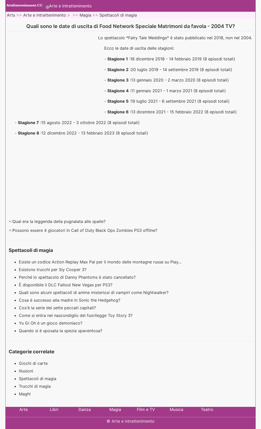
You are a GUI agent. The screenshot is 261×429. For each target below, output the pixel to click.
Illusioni (26, 370)
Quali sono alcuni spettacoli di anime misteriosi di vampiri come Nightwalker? (94, 292)
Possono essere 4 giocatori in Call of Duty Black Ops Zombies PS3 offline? (85, 230)
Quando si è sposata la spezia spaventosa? (61, 330)
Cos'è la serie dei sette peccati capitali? (58, 307)
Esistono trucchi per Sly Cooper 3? (53, 269)
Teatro (207, 409)
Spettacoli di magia (118, 15)
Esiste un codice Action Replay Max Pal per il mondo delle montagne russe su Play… (100, 261)
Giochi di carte (33, 363)
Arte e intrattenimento (70, 5)
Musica (176, 409)
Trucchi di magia (35, 386)
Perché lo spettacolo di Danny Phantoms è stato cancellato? (78, 277)
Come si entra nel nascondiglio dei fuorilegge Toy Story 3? (76, 315)
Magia (85, 15)
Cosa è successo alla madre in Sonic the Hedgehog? (70, 300)
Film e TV (146, 409)
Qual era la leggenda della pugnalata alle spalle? (59, 221)
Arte (23, 409)
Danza (85, 409)
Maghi (25, 393)
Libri (54, 409)
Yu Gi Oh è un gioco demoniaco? (51, 323)
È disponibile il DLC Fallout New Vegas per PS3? (66, 284)
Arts (11, 15)
